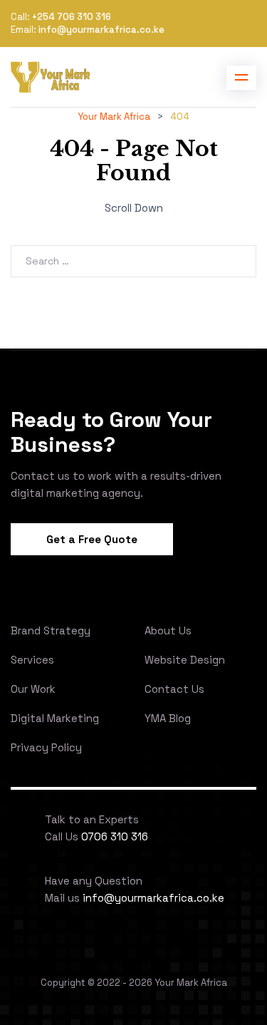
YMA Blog (168, 718)
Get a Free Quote (91, 539)
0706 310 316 (114, 836)
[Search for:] (133, 260)
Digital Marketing (55, 718)
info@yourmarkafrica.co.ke (101, 30)
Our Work (33, 689)
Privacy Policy (46, 747)
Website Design (185, 659)
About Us (168, 630)
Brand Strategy (50, 630)
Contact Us (174, 689)
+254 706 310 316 (71, 17)
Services (32, 659)
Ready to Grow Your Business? (111, 432)
